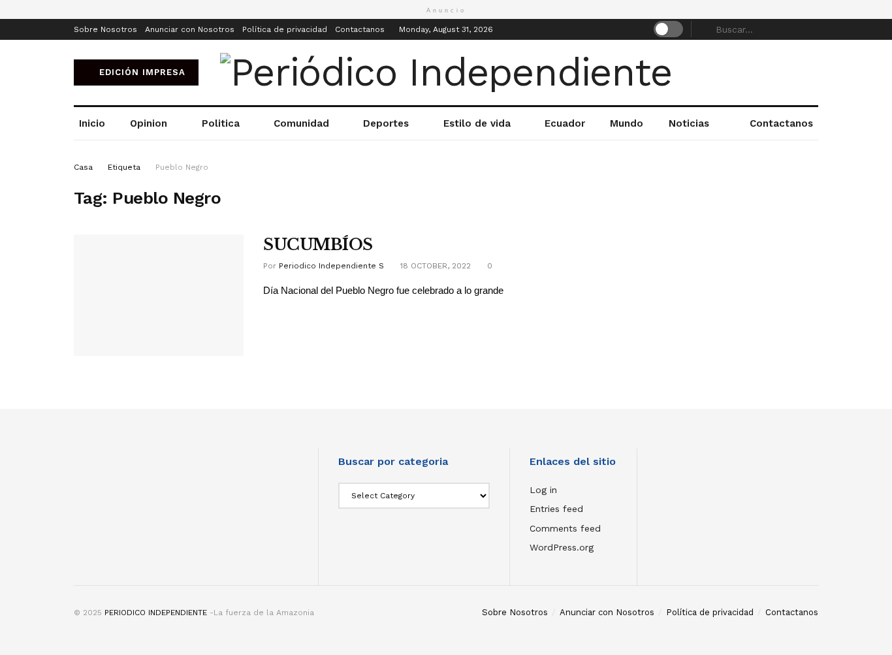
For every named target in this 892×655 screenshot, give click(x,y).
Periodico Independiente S (331, 265)
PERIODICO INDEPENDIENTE (155, 612)
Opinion (148, 123)
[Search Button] (811, 29)
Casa (83, 167)
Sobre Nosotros (105, 29)
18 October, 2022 (434, 265)
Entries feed (556, 508)
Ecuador (565, 123)
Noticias (689, 123)
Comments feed (565, 528)
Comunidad (301, 123)
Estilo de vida (477, 123)
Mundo (626, 123)
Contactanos (360, 29)
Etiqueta (124, 167)
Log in (543, 490)
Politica (221, 123)
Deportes (386, 123)
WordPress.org (562, 547)
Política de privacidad (284, 29)
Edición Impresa (140, 72)
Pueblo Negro (181, 167)
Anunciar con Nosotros (189, 29)
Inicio (92, 123)
